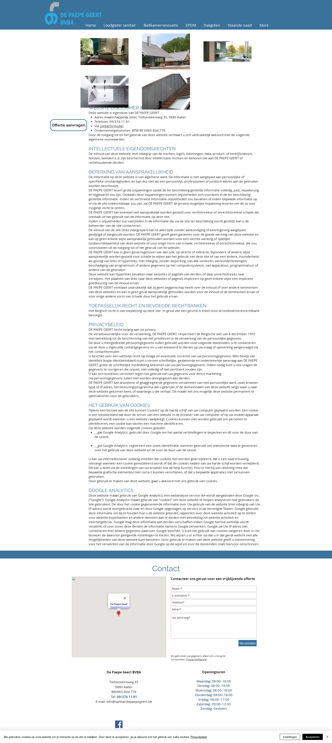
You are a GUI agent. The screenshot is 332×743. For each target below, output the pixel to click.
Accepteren (313, 737)
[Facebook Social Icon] (119, 724)
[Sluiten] (327, 737)
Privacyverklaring (196, 659)
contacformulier (112, 126)
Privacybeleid (199, 737)
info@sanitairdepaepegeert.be (129, 701)
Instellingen (290, 737)
